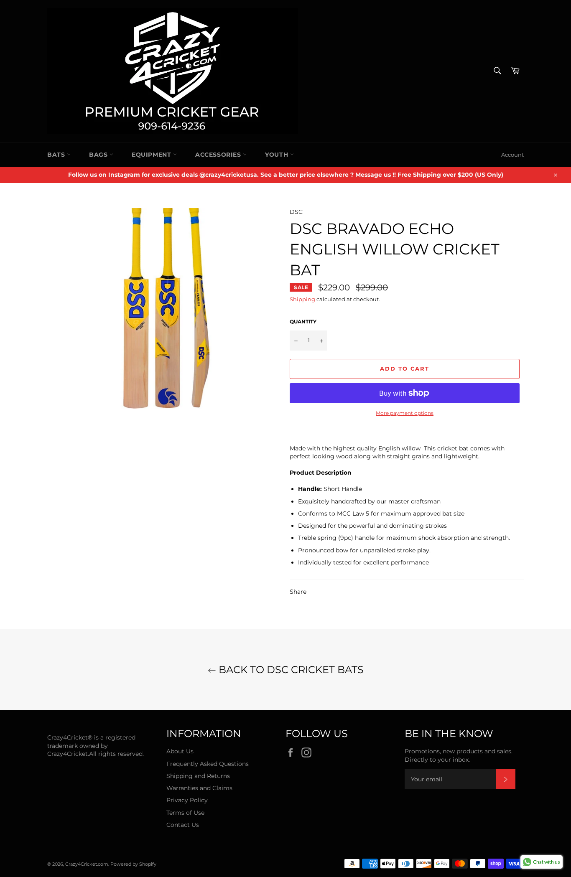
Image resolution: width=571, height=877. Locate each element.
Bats (57, 154)
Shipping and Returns (198, 776)
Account (512, 154)
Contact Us (182, 825)
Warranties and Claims (199, 788)
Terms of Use (185, 812)
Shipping (302, 299)
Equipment (152, 154)
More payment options (404, 413)
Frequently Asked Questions (207, 764)
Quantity (303, 321)
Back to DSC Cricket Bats (290, 669)
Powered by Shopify (133, 864)
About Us (180, 751)
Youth (277, 154)
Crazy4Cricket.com (86, 864)
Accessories (219, 154)
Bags (99, 154)
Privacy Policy (187, 800)
